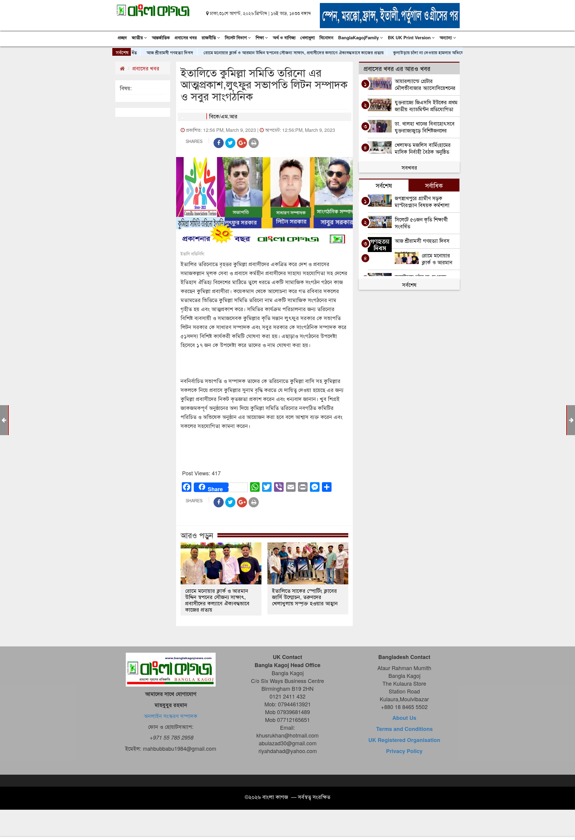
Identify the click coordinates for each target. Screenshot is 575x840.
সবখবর (409, 167)
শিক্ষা (260, 37)
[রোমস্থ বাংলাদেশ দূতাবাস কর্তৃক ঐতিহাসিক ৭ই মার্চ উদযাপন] (3, 419)
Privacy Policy (404, 751)
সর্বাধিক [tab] (434, 185)
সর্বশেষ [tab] (384, 185)
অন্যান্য (446, 37)
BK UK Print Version (410, 37)
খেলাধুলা (307, 37)
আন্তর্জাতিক (161, 37)
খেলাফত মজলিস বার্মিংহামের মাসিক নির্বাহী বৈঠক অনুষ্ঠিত (423, 148)
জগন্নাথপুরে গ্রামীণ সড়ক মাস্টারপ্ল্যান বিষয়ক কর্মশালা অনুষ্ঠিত (422, 201)
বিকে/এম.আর (223, 116)
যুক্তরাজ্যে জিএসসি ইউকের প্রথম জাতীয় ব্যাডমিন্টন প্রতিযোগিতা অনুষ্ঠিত (426, 105)
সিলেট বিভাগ (236, 37)
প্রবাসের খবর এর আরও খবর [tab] (397, 68)
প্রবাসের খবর (186, 37)
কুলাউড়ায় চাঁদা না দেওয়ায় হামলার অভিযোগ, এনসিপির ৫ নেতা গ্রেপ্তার (431, 52)
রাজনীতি (209, 37)
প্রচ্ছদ (122, 37)
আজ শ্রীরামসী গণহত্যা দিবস (150, 52)
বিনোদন (326, 37)
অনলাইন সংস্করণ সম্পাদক (170, 716)
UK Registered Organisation (404, 740)
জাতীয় (138, 37)
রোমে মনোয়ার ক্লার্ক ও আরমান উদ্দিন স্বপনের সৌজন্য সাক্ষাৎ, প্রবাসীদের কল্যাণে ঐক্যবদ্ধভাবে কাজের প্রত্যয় (274, 52)
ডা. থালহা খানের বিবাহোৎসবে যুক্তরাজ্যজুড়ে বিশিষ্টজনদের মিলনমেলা (425, 126)
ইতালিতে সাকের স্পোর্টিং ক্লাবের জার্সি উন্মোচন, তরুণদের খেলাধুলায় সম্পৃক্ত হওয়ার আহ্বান (305, 596)
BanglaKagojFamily (359, 37)
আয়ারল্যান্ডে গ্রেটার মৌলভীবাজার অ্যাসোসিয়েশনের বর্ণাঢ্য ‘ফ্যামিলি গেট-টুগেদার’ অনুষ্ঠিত (425, 84)
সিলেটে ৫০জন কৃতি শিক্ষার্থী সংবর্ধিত (421, 222)
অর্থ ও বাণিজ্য (284, 37)
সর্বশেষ (409, 284)
